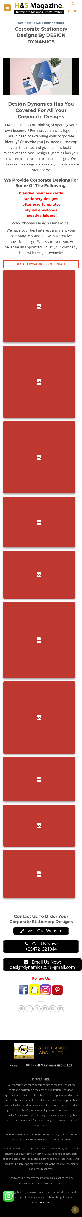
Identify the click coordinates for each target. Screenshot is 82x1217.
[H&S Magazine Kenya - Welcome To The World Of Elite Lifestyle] (39, 8)
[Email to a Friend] (45, 1008)
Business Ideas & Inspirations (41, 23)
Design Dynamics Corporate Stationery (41, 265)
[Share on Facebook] (29, 1008)
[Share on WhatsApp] (21, 1008)
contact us (43, 1202)
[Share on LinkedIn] (60, 1008)
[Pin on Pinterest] (52, 1008)
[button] (7, 7)
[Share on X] (37, 1008)
